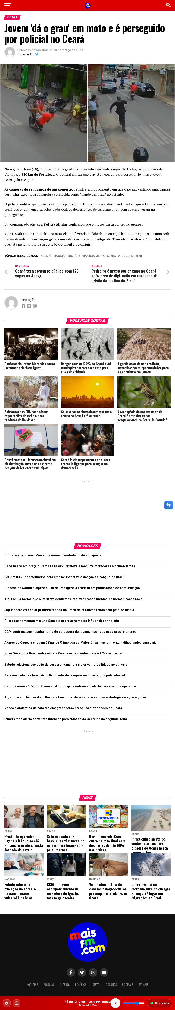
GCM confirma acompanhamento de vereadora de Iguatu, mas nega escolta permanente (70, 632)
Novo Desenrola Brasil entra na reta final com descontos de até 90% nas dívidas (63, 653)
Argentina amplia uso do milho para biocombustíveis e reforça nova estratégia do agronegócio (75, 697)
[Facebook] (7, 1003)
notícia (74, 256)
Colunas (111, 984)
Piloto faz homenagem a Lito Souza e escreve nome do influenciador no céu (61, 621)
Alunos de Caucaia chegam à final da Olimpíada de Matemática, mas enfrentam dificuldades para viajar (81, 642)
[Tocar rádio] (115, 1003)
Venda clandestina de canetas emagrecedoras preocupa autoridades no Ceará (63, 708)
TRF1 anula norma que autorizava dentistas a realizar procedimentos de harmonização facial (73, 599)
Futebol (64, 984)
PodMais (127, 984)
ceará (46, 256)
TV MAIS (144, 984)
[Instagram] (16, 1003)
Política (80, 984)
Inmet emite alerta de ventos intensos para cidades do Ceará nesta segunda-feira (65, 719)
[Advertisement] (87, 510)
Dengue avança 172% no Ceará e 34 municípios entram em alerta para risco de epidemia (70, 686)
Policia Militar (131, 256)
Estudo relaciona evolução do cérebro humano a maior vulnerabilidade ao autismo (66, 664)
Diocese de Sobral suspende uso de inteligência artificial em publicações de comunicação (72, 588)
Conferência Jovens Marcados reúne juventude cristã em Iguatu (52, 555)
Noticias (32, 984)
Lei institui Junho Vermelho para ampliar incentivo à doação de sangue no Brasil (64, 577)
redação (28, 54)
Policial (48, 984)
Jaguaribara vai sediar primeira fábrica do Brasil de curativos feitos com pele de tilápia (69, 610)
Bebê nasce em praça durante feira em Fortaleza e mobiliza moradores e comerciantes (69, 566)
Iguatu (60, 256)
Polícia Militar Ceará (100, 256)
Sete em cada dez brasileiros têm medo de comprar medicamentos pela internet (64, 675)
